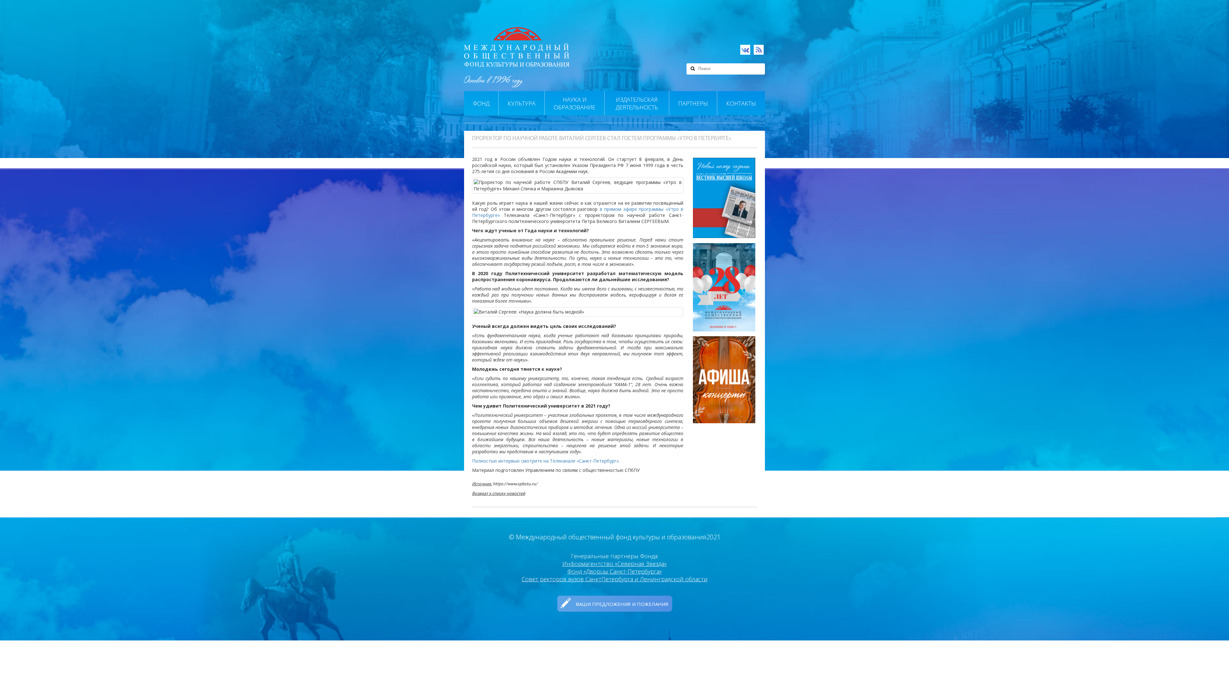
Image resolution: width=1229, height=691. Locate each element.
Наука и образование (574, 103)
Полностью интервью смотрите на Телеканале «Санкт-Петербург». (546, 461)
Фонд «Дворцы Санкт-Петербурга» (614, 571)
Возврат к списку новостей (498, 493)
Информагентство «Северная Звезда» (614, 564)
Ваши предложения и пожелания (622, 604)
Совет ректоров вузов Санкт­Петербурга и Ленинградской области (615, 579)
